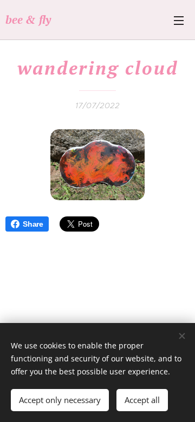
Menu (179, 20)
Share (33, 224)
